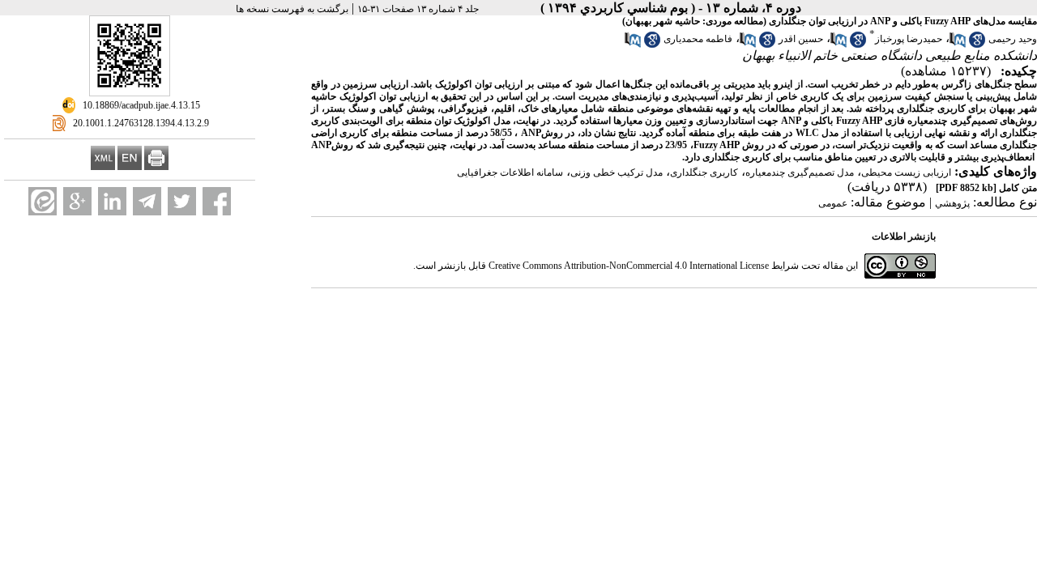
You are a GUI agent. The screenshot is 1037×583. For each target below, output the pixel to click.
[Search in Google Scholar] (977, 44)
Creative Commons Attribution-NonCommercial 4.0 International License (629, 265)
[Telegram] (147, 201)
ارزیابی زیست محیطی (906, 172)
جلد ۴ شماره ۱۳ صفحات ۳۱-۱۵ (418, 9)
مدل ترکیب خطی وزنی (616, 172)
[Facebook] (217, 201)
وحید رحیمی (1012, 39)
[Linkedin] (112, 201)
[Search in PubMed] (958, 44)
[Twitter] (182, 201)
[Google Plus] (77, 201)
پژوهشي (952, 203)
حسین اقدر (801, 39)
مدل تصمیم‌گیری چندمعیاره (799, 172)
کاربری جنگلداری (704, 172)
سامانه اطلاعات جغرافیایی (510, 172)
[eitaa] (42, 201)
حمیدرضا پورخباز (908, 39)
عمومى (832, 203)
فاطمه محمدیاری (698, 39)
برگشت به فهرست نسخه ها (292, 9)
